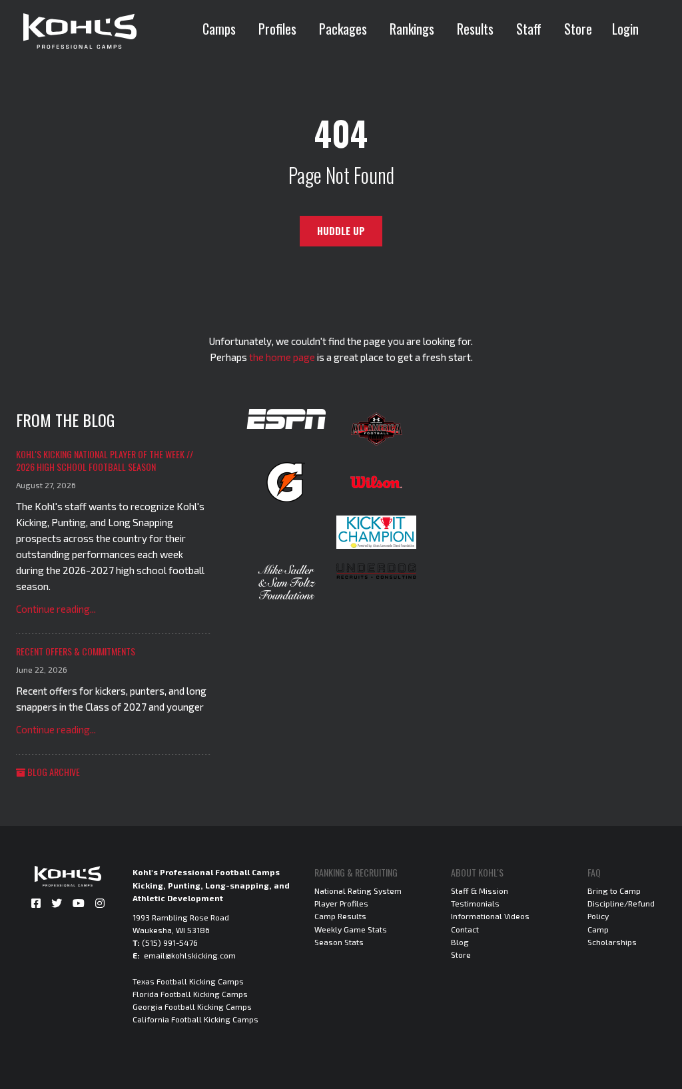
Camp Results (340, 915)
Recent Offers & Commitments (75, 651)
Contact (465, 929)
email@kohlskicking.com (190, 955)
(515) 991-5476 (170, 942)
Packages (343, 29)
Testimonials (475, 903)
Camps (219, 29)
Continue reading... (56, 609)
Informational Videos (490, 915)
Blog (460, 941)
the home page (282, 357)
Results (475, 29)
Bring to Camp (614, 890)
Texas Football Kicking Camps (188, 981)
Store (578, 29)
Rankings (412, 29)
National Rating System (358, 890)
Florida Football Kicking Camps (190, 993)
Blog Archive (52, 772)
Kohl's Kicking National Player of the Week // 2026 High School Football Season (104, 460)
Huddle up (341, 231)
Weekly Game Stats (350, 929)
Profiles (277, 29)
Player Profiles (341, 903)
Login (625, 29)
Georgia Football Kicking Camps (192, 1006)
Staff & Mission (479, 890)
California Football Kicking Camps (195, 1019)
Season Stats (339, 941)
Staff (528, 29)
